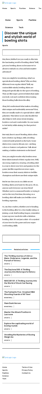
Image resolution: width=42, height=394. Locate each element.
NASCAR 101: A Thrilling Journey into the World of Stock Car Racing (20, 281)
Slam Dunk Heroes (12, 303)
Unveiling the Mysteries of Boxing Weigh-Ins (19, 335)
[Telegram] (37, 52)
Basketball (8, 297)
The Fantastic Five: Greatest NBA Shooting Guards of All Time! (19, 293)
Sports (5, 45)
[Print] (31, 52)
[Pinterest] (15, 52)
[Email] (26, 52)
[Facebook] (4, 52)
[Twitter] (10, 52)
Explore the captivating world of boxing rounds (19, 324)
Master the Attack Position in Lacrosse (17, 313)
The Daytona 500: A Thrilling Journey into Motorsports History (19, 270)
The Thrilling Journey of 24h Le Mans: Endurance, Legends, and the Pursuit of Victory (20, 258)
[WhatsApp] (21, 52)
